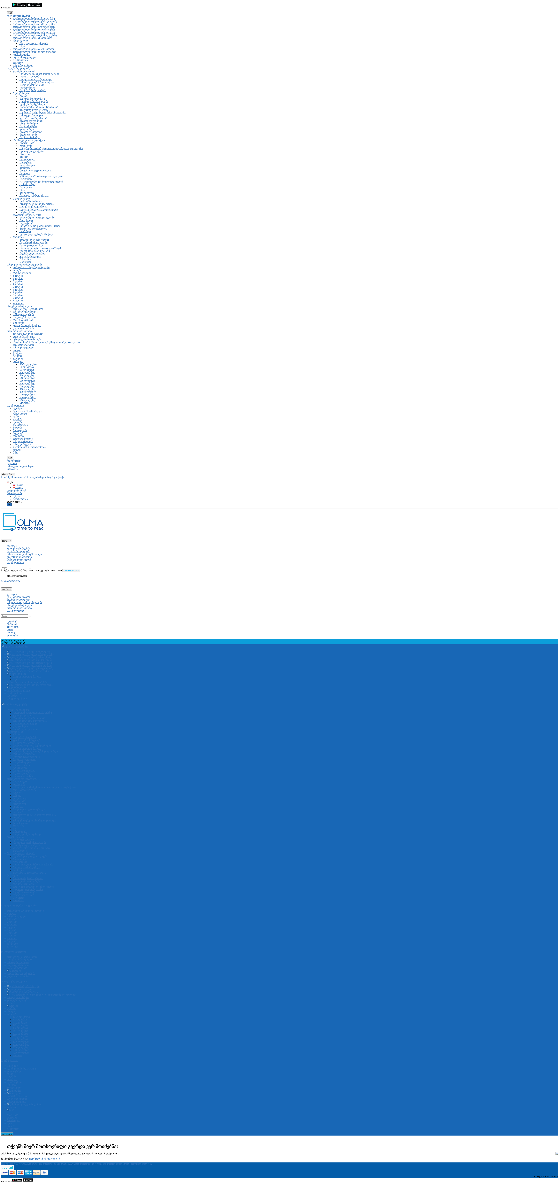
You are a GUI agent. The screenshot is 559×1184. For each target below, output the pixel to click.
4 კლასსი (18, 284)
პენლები (17, 427)
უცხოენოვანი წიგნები (18, 16)
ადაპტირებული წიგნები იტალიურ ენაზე (34, 52)
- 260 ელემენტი (27, 378)
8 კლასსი (18, 295)
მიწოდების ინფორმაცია (20, 466)
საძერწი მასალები (23, 320)
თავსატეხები (20, 851)
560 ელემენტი (20, 1039)
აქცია (10, 629)
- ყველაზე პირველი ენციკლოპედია (38, 209)
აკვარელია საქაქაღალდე (27, 411)
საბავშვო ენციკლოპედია (26, 845)
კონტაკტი (12, 469)
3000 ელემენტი (21, 1050)
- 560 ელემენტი (27, 386)
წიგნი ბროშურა (21, 765)
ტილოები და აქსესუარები (27, 325)
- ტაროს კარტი (27, 184)
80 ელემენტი (20, 1022)
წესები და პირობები (43, 1164)
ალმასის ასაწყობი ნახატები (28, 334)
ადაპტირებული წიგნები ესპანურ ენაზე (34, 24)
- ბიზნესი (23, 157)
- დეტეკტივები (26, 223)
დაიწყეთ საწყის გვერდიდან (44, 1159)
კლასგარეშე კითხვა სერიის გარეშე (32, 712)
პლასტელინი (20, 430)
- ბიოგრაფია (26, 220)
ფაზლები (18, 361)
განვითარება (20, 768)
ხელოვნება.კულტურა (24, 790)
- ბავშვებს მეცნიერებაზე (32, 99)
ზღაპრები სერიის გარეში (26, 881)
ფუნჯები (17, 450)
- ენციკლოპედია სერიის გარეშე (36, 204)
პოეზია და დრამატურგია (26, 867)
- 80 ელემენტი (26, 370)
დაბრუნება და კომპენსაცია (16, 1164)
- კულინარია (25, 179)
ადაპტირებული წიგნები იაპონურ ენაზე (34, 29)
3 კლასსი (18, 281)
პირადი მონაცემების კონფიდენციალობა (129, 1164)
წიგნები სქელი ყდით (24, 759)
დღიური (17, 270)
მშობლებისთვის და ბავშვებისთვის (32, 745)
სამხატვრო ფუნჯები (23, 314)
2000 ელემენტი (21, 1047)
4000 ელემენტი (21, 1053)
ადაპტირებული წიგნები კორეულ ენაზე (34, 32)
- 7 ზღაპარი (25, 262)
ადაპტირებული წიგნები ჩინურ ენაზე (32, 38)
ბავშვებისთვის (21, 93)
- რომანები (25, 231)
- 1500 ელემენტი (27, 392)
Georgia (19, 487)
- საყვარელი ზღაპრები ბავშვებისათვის (40, 248)
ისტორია (18, 792)
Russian (19, 485)
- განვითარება (26, 129)
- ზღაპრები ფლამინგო (31, 245)
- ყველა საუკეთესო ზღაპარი (34, 251)
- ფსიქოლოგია (27, 159)
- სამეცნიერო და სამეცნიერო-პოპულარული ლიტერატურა (51, 148)
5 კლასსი (18, 287)
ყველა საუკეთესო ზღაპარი (28, 889)
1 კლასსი (18, 275)
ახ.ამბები (12, 624)
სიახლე (11, 632)
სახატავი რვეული (22, 444)
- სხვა (22, 46)
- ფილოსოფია (27, 165)
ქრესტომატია (20, 726)
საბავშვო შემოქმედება (25, 311)
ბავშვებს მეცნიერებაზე (25, 737)
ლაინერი (18, 422)
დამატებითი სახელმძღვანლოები (31, 267)
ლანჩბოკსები (20, 425)
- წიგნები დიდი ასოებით (32, 253)
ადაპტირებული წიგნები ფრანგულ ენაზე (35, 35)
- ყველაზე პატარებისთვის (33, 118)
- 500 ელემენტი (27, 383)
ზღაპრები (18, 237)
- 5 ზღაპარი (25, 259)
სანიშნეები (18, 436)
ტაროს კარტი (20, 823)
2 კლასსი (18, 278)
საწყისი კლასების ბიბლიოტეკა (30, 721)
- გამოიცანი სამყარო (30, 201)
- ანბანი (23, 96)
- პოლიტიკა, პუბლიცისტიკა (33, 195)
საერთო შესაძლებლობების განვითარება (35, 751)
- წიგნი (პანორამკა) (29, 137)
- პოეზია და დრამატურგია (33, 228)
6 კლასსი (18, 289)
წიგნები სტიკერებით (24, 770)
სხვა (15, 679)
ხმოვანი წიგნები (22, 762)
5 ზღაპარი (18, 898)
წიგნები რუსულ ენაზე (18, 68)
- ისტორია (24, 154)
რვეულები (18, 433)
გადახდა (12, 463)
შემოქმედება (20, 831)
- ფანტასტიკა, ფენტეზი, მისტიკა (36, 234)
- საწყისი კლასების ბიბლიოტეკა (36, 82)
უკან (10, 13)
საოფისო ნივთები (23, 439)
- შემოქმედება (26, 193)
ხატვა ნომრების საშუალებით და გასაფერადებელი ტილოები (46, 342)
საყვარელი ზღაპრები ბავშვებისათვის (33, 886)
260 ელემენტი (20, 1030)
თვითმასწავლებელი (24, 57)
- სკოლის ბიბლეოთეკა (31, 85)
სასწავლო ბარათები (24, 754)
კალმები (17, 419)
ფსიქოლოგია (20, 798)
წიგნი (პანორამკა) (23, 776)
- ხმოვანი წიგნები (28, 123)
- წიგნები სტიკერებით (30, 132)
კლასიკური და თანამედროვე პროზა (33, 864)
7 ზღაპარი (18, 900)
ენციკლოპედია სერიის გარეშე (29, 842)
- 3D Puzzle (24, 403)
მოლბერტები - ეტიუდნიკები (28, 309)
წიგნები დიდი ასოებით (25, 892)
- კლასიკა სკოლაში (29, 76)
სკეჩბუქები (18, 323)
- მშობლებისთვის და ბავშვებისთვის (38, 107)
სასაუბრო (18, 63)
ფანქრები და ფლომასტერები (29, 447)
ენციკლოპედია (21, 198)
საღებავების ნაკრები (24, 317)
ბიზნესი (17, 795)
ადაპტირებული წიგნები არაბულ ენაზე (34, 18)
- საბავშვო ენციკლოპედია (33, 206)
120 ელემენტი (20, 1025)
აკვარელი (18, 408)
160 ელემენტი (20, 1028)
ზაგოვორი (18, 826)
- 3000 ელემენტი (27, 397)
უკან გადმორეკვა (10, 581)
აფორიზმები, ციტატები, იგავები (30, 856)
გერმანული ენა (21, 54)
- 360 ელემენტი (27, 381)
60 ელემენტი (20, 1019)
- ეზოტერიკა (25, 162)
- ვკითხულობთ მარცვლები (33, 101)
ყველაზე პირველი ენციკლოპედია (32, 848)
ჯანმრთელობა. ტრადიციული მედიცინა (34, 815)
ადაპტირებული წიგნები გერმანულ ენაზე (35, 21)
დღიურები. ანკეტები (24, 336)
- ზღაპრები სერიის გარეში (33, 242)
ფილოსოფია (20, 804)
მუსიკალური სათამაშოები (27, 339)
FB (9, 505)
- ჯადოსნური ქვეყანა (30, 256)
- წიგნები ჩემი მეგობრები (32, 90)
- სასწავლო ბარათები (31, 115)
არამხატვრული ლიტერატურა (29, 140)
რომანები (18, 870)
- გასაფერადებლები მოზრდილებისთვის (41, 181)
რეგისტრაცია (20, 499)
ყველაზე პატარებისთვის (26, 757)
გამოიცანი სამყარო (24, 839)
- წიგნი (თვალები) (28, 134)
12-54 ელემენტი (21, 1017)
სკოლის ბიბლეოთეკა (25, 723)
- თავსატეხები (26, 212)
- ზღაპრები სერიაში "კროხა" (34, 240)
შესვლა (17, 496)
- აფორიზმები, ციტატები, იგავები (36, 217)
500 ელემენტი (20, 1036)
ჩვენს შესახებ (14, 460)
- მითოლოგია (26, 143)
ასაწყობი (18, 358)
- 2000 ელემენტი (27, 394)
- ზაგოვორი (25, 187)
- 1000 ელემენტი (27, 389)
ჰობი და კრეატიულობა (19, 331)
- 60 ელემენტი (26, 367)
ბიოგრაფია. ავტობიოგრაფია (29, 809)
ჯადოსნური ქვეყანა (23, 895)
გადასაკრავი (20, 414)
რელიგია (18, 812)
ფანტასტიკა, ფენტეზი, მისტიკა (29, 873)
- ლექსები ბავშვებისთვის (32, 104)
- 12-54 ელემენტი (28, 364)
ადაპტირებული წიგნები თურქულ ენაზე (34, 27)
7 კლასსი (18, 292)
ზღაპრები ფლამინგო (24, 884)
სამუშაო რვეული (22, 273)
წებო (15, 452)
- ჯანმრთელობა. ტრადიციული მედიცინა (41, 176)
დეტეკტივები (20, 862)
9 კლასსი (18, 298)
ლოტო (17, 350)
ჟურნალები (19, 784)
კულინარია (19, 817)
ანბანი (16, 734)
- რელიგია (24, 173)
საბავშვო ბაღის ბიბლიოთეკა (29, 718)
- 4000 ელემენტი (27, 400)
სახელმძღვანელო (23, 65)
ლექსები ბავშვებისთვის (26, 743)
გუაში (16, 416)
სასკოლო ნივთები (23, 441)
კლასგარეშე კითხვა (24, 71)
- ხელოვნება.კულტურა (31, 151)
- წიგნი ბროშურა (28, 126)
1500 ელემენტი (21, 1044)
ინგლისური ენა (21, 40)
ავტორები (12, 621)
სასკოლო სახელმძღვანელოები (24, 264)
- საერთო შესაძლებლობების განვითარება (42, 112)
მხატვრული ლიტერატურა (27, 215)
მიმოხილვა (13, 627)
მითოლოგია (20, 781)
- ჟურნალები (25, 146)
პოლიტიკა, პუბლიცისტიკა (27, 834)
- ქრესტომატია (27, 87)
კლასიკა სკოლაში (23, 715)
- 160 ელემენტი (27, 375)
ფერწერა (18, 806)
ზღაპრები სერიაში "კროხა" (28, 878)
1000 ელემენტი (21, 1041)
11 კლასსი (18, 303)
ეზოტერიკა (19, 801)
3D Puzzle (17, 1055)
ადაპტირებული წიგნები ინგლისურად (33, 49)
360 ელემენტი (20, 1033)
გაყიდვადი (13, 635)
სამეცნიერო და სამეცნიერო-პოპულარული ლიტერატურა (44, 787)
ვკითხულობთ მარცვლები (27, 740)
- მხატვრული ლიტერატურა (33, 43)
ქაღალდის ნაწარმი (23, 328)
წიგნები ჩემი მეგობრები (26, 729)
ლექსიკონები (20, 60)
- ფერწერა (24, 168)
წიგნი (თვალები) (22, 773)
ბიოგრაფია (19, 859)
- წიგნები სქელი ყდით (31, 121)
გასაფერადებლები (23, 347)
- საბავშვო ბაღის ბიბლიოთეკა (35, 79)
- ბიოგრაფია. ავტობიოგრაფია (35, 170)
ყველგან (12, 546)
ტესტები (17, 353)
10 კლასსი (18, 300)
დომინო (17, 356)
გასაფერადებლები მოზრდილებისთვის (34, 820)
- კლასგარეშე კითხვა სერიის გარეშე (39, 74)
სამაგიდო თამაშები (23, 345)
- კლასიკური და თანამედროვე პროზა (39, 226)
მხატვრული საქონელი (19, 306)
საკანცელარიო (15, 405)
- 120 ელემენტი (27, 372)
